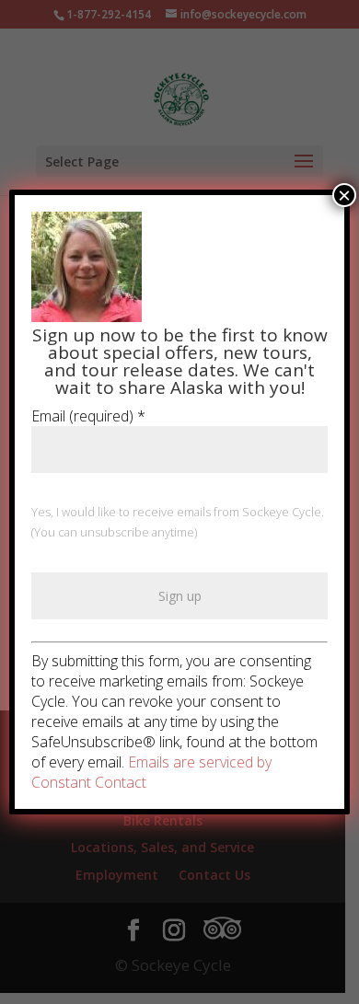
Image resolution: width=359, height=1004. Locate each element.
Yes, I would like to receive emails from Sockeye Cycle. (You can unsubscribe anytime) (177, 521)
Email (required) (88, 416)
